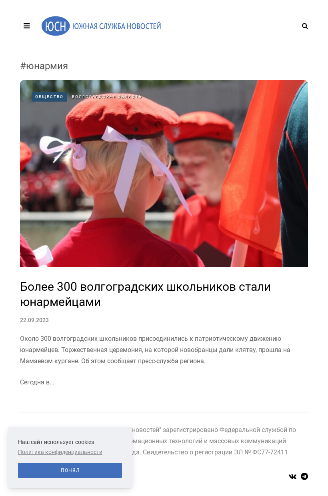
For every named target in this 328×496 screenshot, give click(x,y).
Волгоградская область (107, 96)
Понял (70, 470)
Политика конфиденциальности (60, 452)
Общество (49, 96)
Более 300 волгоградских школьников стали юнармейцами (145, 294)
